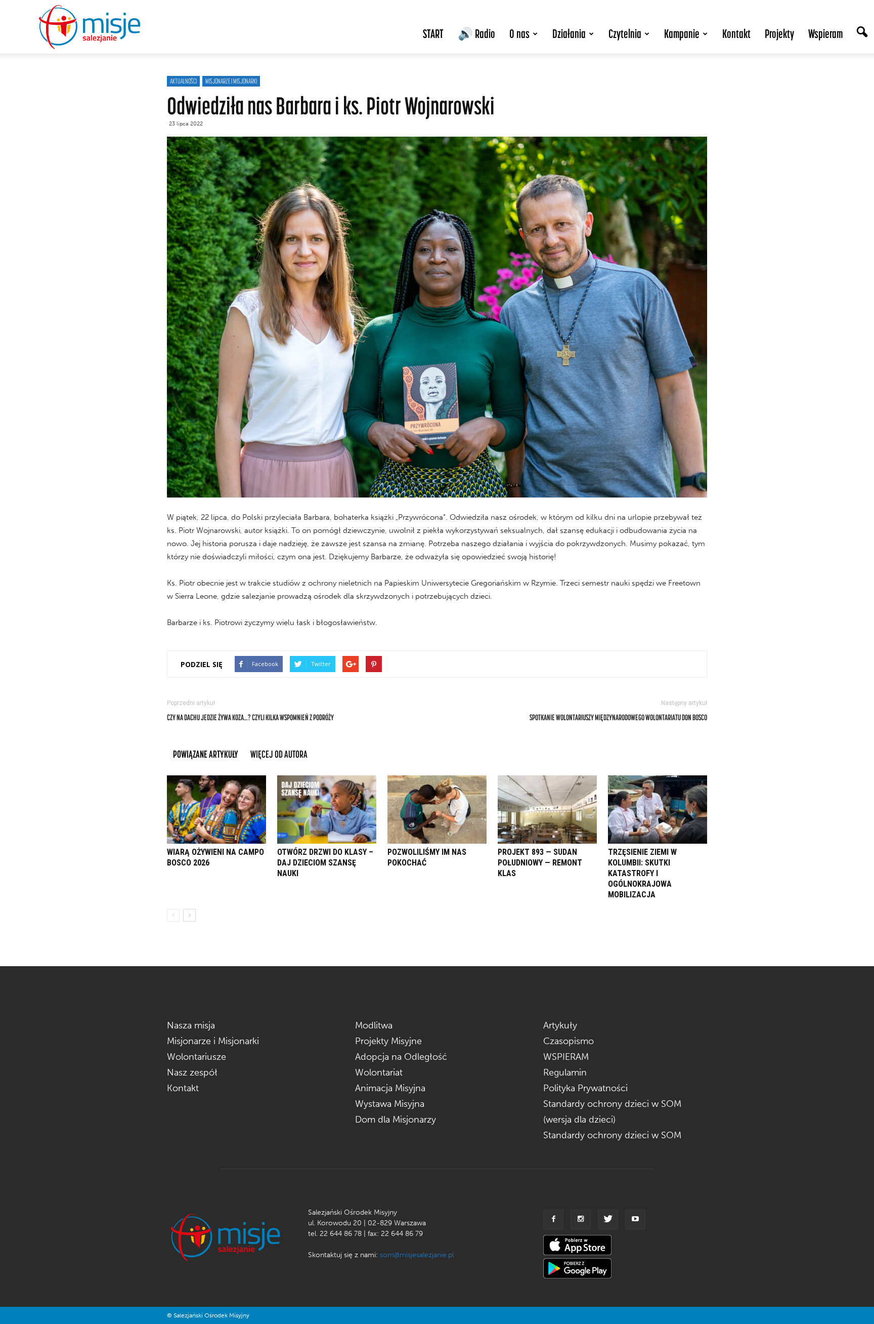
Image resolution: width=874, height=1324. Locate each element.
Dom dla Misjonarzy (395, 1119)
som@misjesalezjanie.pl (417, 1255)
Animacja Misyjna (390, 1088)
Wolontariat (379, 1072)
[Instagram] (581, 1220)
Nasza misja (191, 1025)
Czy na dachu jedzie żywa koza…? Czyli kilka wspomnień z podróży (250, 717)
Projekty (779, 33)
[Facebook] (553, 1220)
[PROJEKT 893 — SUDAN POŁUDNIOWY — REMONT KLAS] (547, 809)
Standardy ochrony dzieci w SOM (612, 1135)
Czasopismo (568, 1041)
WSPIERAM (566, 1056)
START (433, 33)
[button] (862, 33)
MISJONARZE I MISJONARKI (231, 81)
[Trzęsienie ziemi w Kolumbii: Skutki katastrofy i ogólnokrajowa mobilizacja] (657, 809)
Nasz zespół (192, 1072)
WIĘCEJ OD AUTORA (279, 754)
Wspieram (825, 33)
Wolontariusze (196, 1056)
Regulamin (565, 1072)
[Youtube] (635, 1220)
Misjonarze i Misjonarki (213, 1041)
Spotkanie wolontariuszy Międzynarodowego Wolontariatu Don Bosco (618, 717)
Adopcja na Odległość (401, 1056)
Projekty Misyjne (388, 1041)
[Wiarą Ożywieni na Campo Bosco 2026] (216, 809)
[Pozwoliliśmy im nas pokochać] (437, 809)
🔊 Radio (476, 33)
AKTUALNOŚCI (183, 81)
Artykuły (560, 1025)
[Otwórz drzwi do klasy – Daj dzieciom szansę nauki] (326, 809)
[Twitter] (608, 1220)
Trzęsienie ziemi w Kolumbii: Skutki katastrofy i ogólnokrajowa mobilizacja (642, 873)
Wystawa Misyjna (389, 1103)
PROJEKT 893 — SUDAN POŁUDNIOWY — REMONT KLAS (540, 862)
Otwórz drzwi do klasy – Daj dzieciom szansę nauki (325, 862)
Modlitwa (373, 1025)
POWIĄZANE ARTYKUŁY (205, 754)
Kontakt (736, 33)
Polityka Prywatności (585, 1088)
